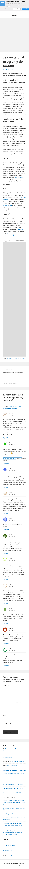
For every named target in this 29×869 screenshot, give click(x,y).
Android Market (7, 206)
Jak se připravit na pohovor (18, 761)
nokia (16, 358)
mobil (13, 358)
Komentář (6, 685)
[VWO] (6, 9)
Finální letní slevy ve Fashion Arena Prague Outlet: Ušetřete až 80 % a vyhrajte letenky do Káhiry (14, 802)
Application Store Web (9, 236)
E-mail (5, 715)
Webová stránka (7, 723)
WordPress (11, 865)
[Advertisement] (14, 33)
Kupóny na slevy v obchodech (16, 771)
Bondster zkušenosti (12, 765)
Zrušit (16, 8)
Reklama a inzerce (7, 850)
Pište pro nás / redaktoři (9, 845)
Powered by (2, 9)
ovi (18, 358)
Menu (15, 16)
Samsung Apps (11, 234)
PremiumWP (23, 865)
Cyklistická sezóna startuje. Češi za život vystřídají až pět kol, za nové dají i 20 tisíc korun (13, 825)
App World (20, 229)
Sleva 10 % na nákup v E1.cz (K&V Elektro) (13, 784)
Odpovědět (6, 438)
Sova (11, 855)
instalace (9, 358)
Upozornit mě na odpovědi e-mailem (13, 703)
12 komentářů (11, 69)
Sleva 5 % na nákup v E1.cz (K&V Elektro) (13, 780)
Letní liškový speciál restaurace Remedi (12, 813)
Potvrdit (25, 8)
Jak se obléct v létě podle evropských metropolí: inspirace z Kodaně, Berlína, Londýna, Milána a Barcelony (12, 832)
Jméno (5, 707)
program (22, 358)
